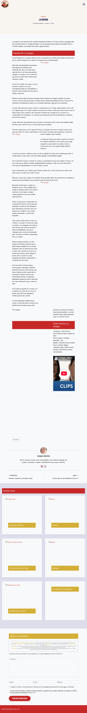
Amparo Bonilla (39, 23)
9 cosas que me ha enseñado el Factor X (65, 477)
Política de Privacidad (41, 649)
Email (35, 682)
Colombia (16, 439)
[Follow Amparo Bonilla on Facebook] (41, 466)
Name (12, 682)
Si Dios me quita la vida (18, 568)
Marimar (56, 568)
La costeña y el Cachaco (62, 589)
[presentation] (21, 509)
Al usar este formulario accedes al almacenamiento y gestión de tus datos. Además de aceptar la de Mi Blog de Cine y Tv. (43, 691)
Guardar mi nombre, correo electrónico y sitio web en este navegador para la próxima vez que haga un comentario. (42, 687)
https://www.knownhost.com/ (58, 647)
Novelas (43, 16)
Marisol (55, 525)
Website (59, 682)
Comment (13, 659)
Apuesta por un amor (17, 611)
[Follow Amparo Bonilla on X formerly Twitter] (45, 466)
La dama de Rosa (16, 525)
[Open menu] (84, 4)
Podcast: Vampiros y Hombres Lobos (20, 477)
